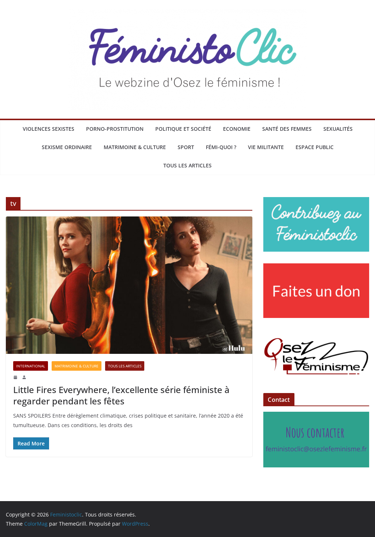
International (30, 366)
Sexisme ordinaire (67, 147)
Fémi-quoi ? (221, 147)
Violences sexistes (48, 128)
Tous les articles (187, 165)
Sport (186, 147)
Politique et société (183, 128)
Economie (236, 128)
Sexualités (338, 128)
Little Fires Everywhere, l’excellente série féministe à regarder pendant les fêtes (121, 395)
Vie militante (266, 147)
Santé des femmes (287, 128)
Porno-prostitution (115, 128)
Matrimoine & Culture (135, 147)
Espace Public (315, 147)
